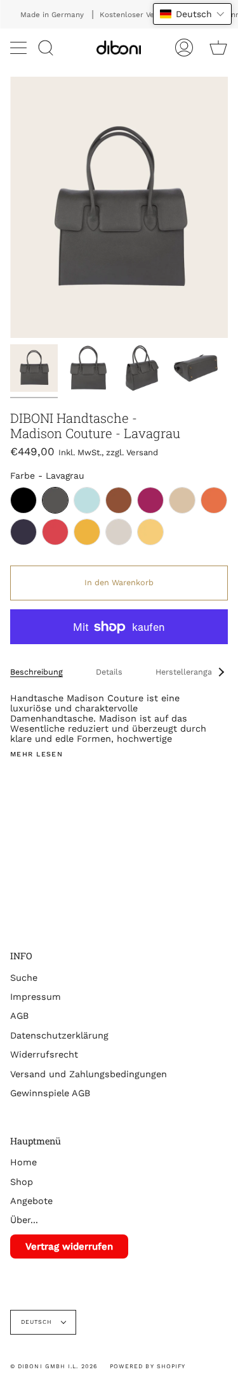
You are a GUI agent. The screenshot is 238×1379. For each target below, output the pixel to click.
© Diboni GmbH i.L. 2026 (53, 1366)
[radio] (23, 500)
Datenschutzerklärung (59, 1035)
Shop (21, 1182)
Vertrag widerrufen (69, 1246)
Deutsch (38, 1322)
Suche (23, 978)
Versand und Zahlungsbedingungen (88, 1074)
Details (109, 672)
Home (23, 1162)
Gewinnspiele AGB (50, 1093)
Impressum (35, 997)
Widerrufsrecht (44, 1054)
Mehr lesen (36, 754)
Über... (24, 1220)
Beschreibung (36, 672)
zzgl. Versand (132, 452)
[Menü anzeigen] (19, 47)
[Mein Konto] (184, 48)
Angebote (31, 1201)
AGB (19, 1016)
